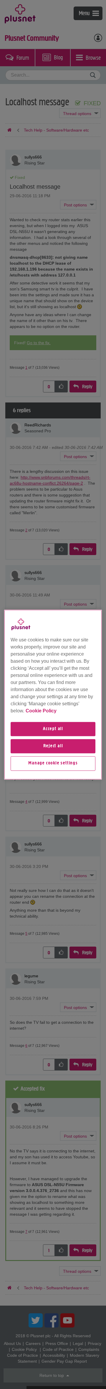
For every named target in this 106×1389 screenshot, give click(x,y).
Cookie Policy (41, 710)
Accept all (53, 729)
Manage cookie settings (53, 763)
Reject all (53, 746)
